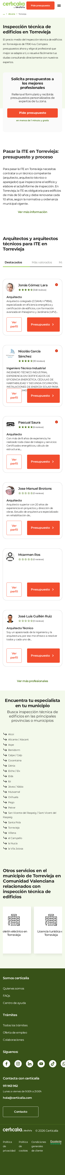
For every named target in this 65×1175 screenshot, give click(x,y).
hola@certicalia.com (17, 1097)
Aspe (11, 744)
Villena (12, 833)
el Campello (15, 838)
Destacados (13, 262)
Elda (10, 776)
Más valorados (42, 262)
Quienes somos (13, 988)
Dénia (11, 765)
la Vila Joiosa (15, 848)
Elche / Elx (14, 771)
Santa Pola (14, 822)
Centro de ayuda (14, 1003)
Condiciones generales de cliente (38, 1146)
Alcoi (11, 734)
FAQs (6, 995)
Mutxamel (14, 792)
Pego (11, 802)
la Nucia (13, 843)
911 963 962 (10, 1086)
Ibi (9, 781)
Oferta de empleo (15, 1032)
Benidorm (14, 750)
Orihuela (13, 797)
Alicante (11, 14)
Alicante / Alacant (18, 739)
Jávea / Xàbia (15, 786)
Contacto (20, 1111)
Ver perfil (14, 324)
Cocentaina (14, 760)
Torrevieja (14, 827)
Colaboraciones (13, 1040)
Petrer (12, 807)
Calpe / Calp (15, 755)
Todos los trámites (15, 1025)
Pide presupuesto (40, 5)
